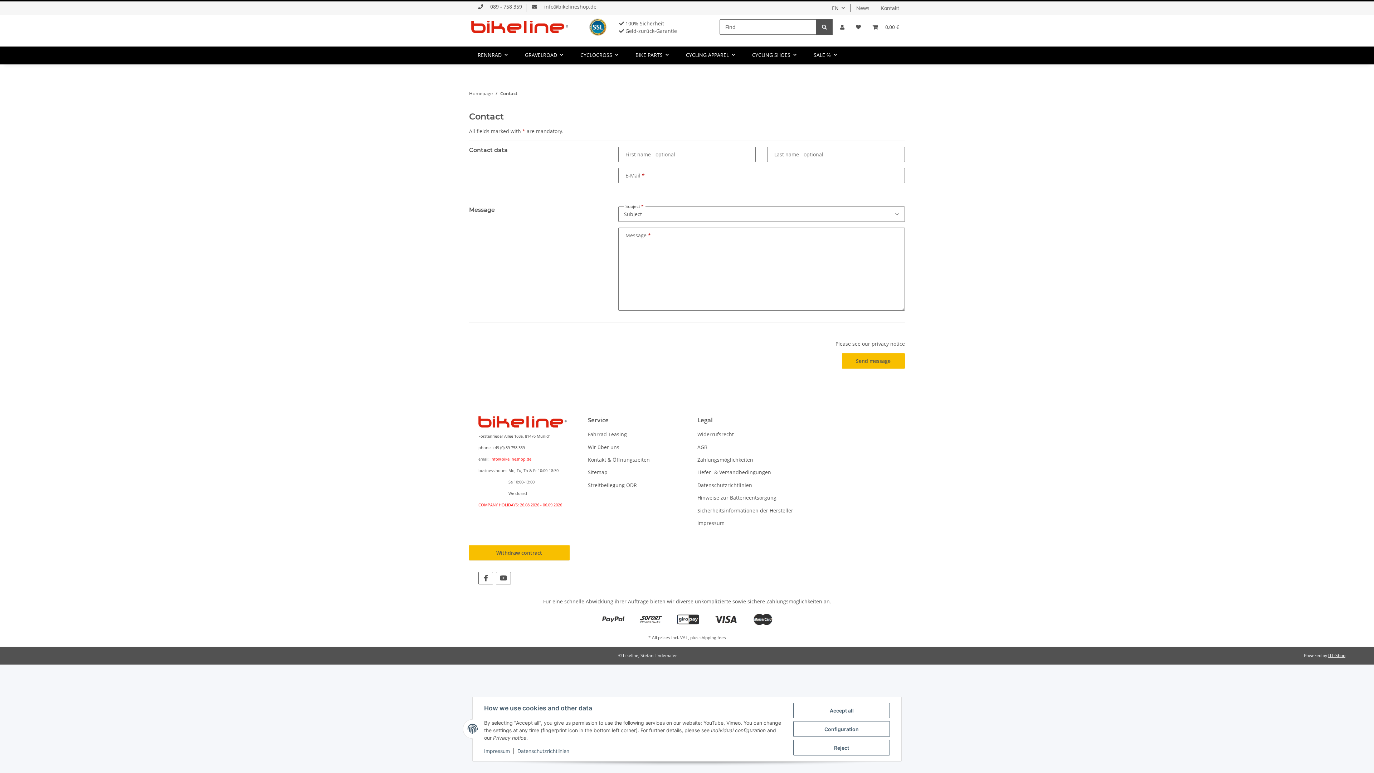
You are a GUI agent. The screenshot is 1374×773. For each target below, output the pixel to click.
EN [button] (835, 8)
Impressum (711, 523)
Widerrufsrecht (715, 434)
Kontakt (890, 8)
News (862, 8)
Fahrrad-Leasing (607, 434)
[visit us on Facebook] (485, 578)
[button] (842, 27)
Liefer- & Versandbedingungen (734, 472)
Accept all (842, 711)
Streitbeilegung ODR (612, 485)
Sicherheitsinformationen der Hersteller (745, 510)
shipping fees (713, 638)
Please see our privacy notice (870, 343)
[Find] (824, 27)
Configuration (841, 729)
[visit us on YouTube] (503, 578)
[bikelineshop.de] (519, 27)
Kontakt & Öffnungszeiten (619, 459)
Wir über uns (603, 447)
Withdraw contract (519, 552)
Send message (873, 361)
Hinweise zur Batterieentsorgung (736, 497)
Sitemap (598, 472)
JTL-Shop (1336, 655)
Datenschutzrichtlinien (724, 485)
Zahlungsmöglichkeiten (725, 459)
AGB (702, 447)
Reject (841, 748)
